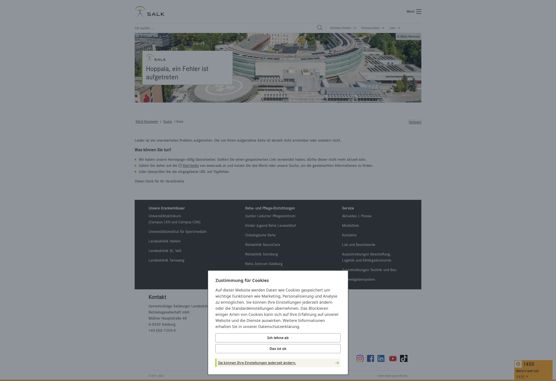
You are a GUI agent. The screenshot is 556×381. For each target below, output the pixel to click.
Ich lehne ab (278, 337)
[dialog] (278, 322)
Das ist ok (278, 348)
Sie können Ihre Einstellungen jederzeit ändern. (257, 362)
